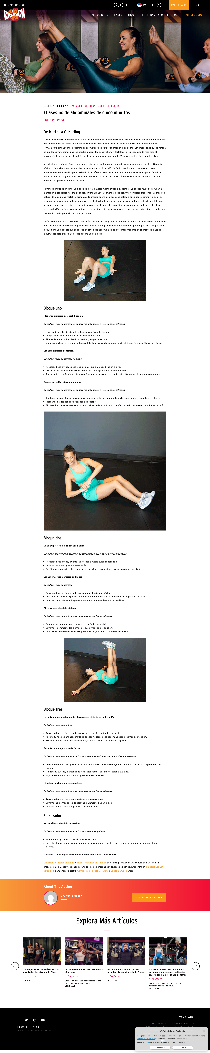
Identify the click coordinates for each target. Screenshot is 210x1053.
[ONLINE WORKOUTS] (121, 5)
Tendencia (60, 106)
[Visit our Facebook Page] (18, 1020)
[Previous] (15, 966)
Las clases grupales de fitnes (59, 862)
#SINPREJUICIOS (14, 5)
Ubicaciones (100, 15)
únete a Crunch (119, 870)
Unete (200, 5)
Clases (117, 15)
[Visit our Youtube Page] (43, 1020)
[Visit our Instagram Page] (34, 1020)
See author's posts (149, 897)
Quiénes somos (194, 15)
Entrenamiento (152, 15)
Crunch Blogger (71, 895)
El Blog (48, 106)
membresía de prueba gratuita (93, 870)
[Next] (196, 966)
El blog (172, 15)
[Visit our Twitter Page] (26, 1020)
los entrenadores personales (91, 862)
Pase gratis (178, 5)
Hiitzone (132, 15)
